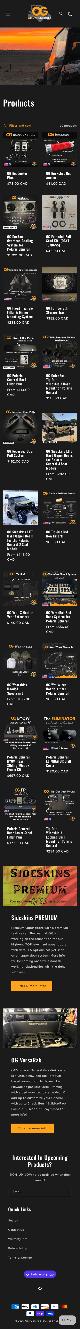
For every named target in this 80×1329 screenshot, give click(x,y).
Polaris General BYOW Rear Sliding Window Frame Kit (18, 763)
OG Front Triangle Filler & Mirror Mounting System (20, 312)
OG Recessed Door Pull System (20, 453)
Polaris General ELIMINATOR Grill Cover (58, 761)
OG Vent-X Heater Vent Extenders (20, 615)
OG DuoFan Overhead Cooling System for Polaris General (20, 243)
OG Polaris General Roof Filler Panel (16, 379)
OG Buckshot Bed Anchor (59, 175)
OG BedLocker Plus (17, 175)
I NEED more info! (31, 986)
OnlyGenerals (33, 1321)
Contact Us (16, 1230)
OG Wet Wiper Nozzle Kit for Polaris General (57, 689)
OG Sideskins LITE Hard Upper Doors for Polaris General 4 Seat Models (59, 459)
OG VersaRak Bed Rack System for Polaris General (58, 617)
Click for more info (32, 1128)
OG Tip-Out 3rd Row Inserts (57, 534)
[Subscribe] (67, 1192)
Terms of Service (20, 1257)
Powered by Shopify (53, 1321)
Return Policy (17, 1248)
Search (13, 1220)
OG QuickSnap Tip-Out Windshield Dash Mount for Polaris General (59, 383)
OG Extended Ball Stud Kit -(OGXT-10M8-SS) (58, 241)
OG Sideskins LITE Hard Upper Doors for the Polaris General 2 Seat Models (20, 540)
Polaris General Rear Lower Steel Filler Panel (19, 833)
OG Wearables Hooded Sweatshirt (17, 689)
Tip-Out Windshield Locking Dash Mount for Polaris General (59, 837)
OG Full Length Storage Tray (57, 310)
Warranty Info (17, 1239)
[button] (8, 13)
